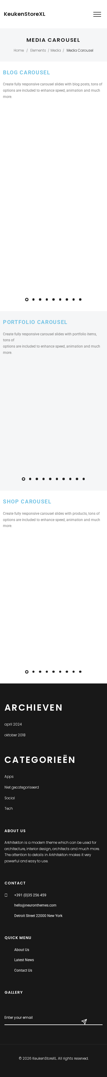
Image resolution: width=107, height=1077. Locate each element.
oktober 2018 (15, 735)
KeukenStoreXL (24, 14)
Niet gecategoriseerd (21, 787)
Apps (9, 776)
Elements (38, 50)
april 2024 (13, 724)
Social (9, 798)
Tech (8, 808)
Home (19, 50)
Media (56, 50)
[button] (27, 299)
